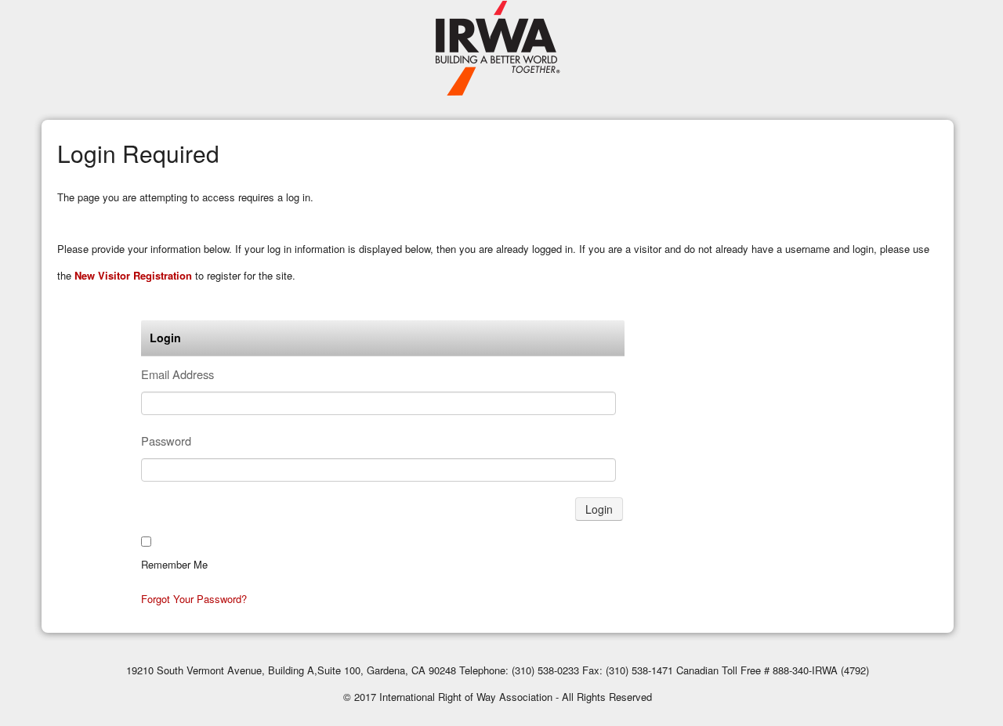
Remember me (174, 564)
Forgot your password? (194, 598)
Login (599, 509)
